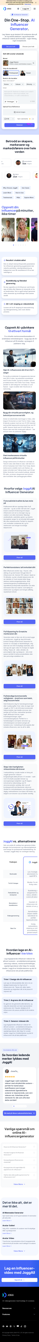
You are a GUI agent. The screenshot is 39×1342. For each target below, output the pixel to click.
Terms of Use (15, 1335)
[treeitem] (19, 1147)
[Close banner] (36, 3)
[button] (18, 8)
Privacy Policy (6, 1335)
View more (27, 4)
